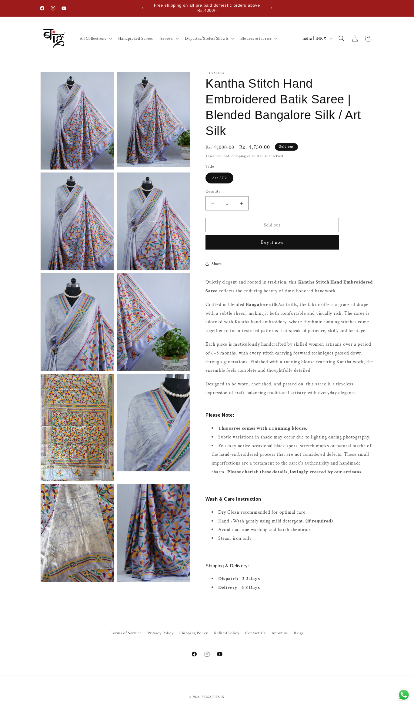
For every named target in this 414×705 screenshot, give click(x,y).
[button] (95, 38)
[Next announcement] (271, 8)
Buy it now (272, 242)
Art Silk (222, 179)
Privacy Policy (160, 633)
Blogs (298, 633)
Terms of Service (126, 633)
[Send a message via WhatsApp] (404, 695)
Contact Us (255, 633)
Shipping (239, 156)
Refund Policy (226, 633)
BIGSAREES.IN (213, 697)
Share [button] (217, 264)
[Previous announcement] (142, 8)
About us (280, 633)
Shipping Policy (193, 633)
